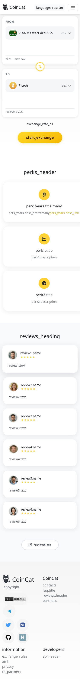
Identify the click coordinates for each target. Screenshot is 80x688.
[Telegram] (9, 611)
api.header (51, 656)
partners (50, 600)
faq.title (49, 590)
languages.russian (49, 8)
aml (5, 661)
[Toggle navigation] (73, 7)
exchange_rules (14, 656)
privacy (8, 666)
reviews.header (55, 595)
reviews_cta (42, 545)
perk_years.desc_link (64, 213)
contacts (50, 585)
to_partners (11, 671)
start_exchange (40, 137)
